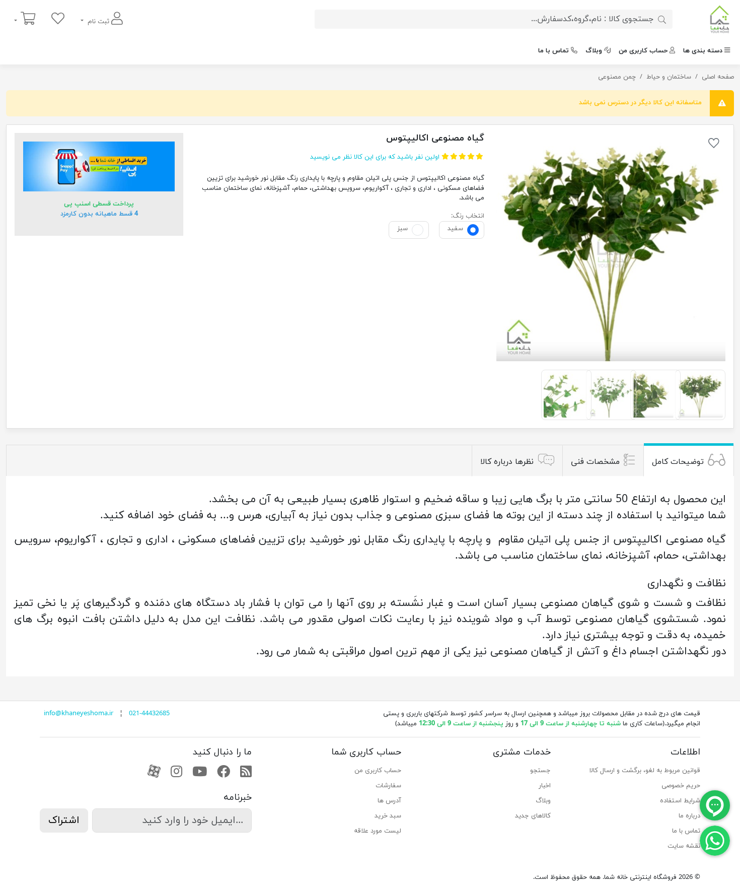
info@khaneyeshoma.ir (78, 713)
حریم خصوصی (680, 785)
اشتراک (64, 820)
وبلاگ (593, 50)
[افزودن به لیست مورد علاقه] (713, 145)
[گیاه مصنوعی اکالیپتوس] (610, 247)
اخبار (545, 785)
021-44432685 (149, 713)
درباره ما (689, 815)
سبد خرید (388, 815)
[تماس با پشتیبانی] (715, 840)
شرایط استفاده (680, 800)
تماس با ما (553, 50)
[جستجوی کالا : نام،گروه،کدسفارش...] (662, 19)
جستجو (540, 770)
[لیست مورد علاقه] (57, 19)
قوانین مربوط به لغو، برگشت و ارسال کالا (644, 770)
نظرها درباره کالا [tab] (507, 461)
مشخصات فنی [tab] (595, 461)
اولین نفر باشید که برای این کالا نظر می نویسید (374, 157)
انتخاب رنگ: (467, 216)
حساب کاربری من (643, 50)
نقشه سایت (684, 846)
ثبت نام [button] (98, 21)
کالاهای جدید (533, 815)
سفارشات (388, 785)
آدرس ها (389, 800)
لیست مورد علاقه (377, 831)
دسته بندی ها (702, 50)
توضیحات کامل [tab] (678, 461)
